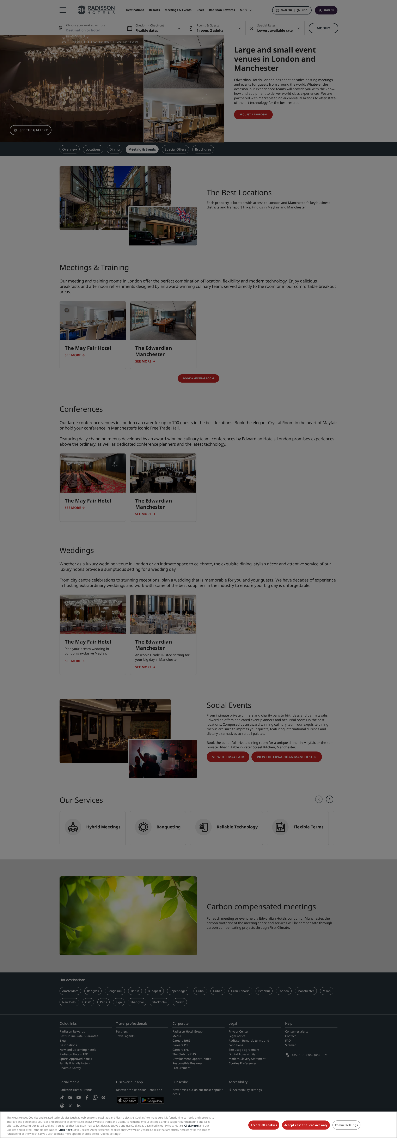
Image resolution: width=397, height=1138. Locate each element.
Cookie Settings (346, 1125)
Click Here (191, 1125)
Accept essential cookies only (306, 1125)
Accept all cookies (264, 1125)
